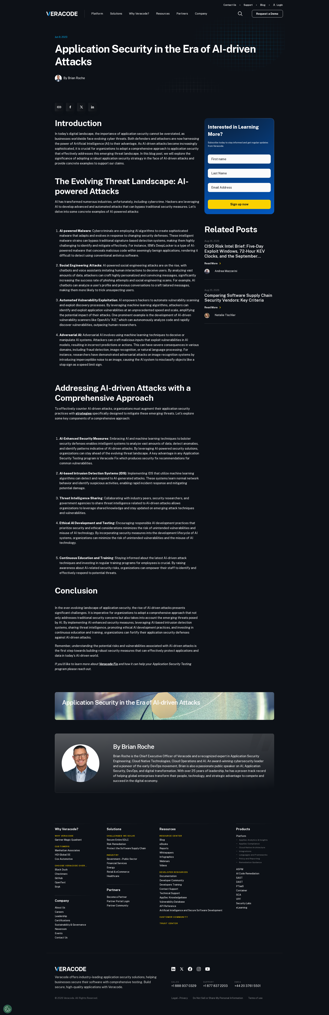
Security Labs (243, 903)
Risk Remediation (116, 844)
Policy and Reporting (249, 858)
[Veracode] (60, 12)
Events (59, 933)
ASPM (239, 869)
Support (248, 5)
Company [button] (201, 13)
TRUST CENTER (169, 923)
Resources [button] (163, 13)
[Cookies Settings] (7, 1009)
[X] (81, 107)
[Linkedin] (92, 107)
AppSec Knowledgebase (173, 897)
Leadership (61, 916)
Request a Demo (267, 13)
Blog (262, 5)
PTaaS (240, 886)
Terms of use (255, 998)
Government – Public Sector (122, 859)
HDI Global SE (62, 854)
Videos (163, 865)
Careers (59, 912)
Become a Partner (117, 897)
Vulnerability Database (172, 901)
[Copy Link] (59, 107)
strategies (84, 413)
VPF (238, 899)
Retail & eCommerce (118, 871)
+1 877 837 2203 (215, 985)
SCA (238, 894)
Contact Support (169, 889)
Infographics (167, 857)
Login (280, 5)
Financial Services (117, 863)
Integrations (245, 851)
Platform (97, 13)
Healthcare (113, 876)
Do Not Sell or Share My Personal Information (218, 998)
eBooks (164, 844)
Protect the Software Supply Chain (126, 848)
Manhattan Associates (67, 850)
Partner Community (117, 905)
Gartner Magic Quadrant (68, 839)
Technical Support (170, 893)
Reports (164, 848)
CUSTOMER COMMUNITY (174, 917)
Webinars (165, 861)
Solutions (116, 13)
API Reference (168, 906)
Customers (62, 846)
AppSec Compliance (249, 844)
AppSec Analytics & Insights (253, 840)
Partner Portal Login (118, 901)
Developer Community (172, 880)
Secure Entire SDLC (118, 839)
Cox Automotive (64, 859)
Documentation (168, 876)
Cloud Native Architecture (252, 847)
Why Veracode (64, 836)
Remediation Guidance (250, 862)
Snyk (57, 886)
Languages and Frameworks (253, 855)
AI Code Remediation (247, 873)
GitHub (59, 878)
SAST (239, 877)
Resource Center (171, 836)
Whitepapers (167, 852)
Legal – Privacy (179, 998)
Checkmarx (61, 873)
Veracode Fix (108, 664)
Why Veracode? (139, 13)
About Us (60, 907)
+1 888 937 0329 (183, 985)
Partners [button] (182, 13)
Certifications (62, 920)
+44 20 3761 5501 (248, 985)
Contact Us (229, 5)
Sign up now (239, 204)
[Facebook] (70, 107)
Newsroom (61, 929)
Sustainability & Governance (70, 924)
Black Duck (61, 869)
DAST (239, 882)
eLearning (241, 907)
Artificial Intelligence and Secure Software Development (191, 910)
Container (241, 890)
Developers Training (171, 884)
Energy (111, 867)
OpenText (60, 882)
